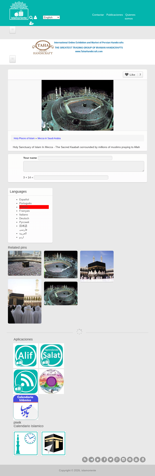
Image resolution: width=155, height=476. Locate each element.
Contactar (98, 14)
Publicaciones (114, 14)
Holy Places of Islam (24, 138)
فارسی (23, 229)
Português (25, 203)
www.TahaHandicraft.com (89, 51)
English (23, 206)
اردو (21, 237)
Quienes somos (130, 16)
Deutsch (24, 218)
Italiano (23, 214)
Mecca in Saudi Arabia (49, 138)
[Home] (18, 10)
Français (24, 210)
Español (24, 199)
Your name (30, 157)
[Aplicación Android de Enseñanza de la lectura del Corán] (25, 355)
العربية (23, 233)
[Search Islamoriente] (31, 17)
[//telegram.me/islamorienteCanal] (91, 459)
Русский (24, 222)
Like (135, 74)
